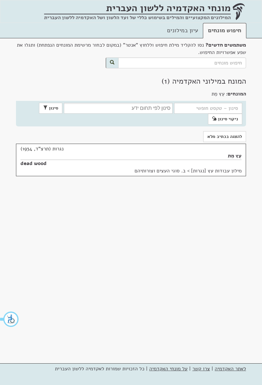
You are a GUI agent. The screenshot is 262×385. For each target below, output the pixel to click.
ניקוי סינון (227, 119)
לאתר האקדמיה (230, 368)
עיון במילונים (182, 30)
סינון (53, 108)
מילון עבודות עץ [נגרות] (216, 170)
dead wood (33, 163)
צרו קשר (201, 368)
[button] (9, 319)
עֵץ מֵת (235, 155)
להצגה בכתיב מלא (224, 136)
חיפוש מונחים (224, 30)
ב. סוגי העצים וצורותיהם (160, 170)
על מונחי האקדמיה (168, 368)
